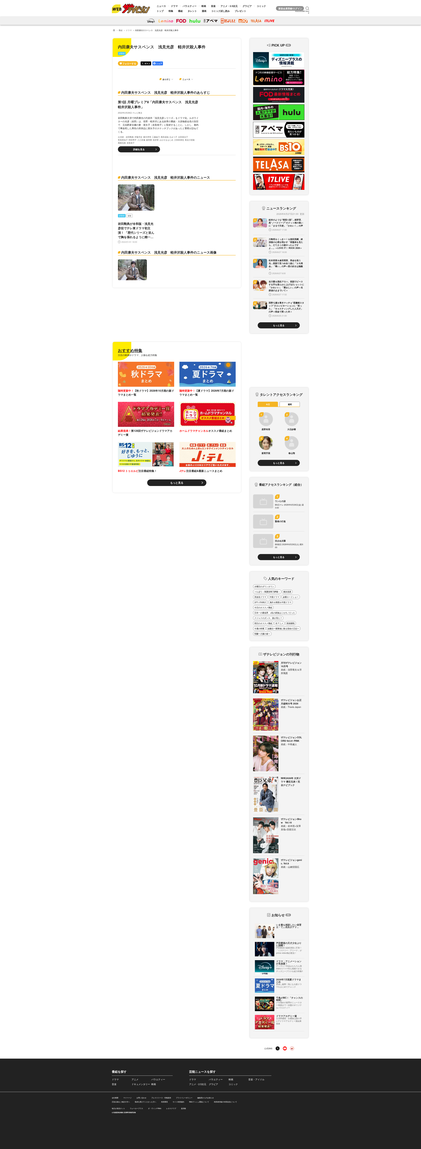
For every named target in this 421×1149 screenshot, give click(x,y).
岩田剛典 (130, 136)
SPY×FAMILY (260, 602)
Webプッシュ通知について (199, 1102)
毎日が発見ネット (118, 1108)
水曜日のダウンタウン (264, 586)
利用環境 (164, 1102)
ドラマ (174, 6)
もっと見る (176, 483)
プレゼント (240, 11)
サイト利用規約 (178, 1102)
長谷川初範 (190, 139)
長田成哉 (165, 136)
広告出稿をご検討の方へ (121, 1102)
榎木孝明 (147, 136)
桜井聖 (156, 139)
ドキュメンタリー (141, 1084)
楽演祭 (183, 1108)
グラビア (247, 6)
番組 (180, 11)
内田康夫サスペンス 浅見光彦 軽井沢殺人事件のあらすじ (165, 92)
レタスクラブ (171, 1108)
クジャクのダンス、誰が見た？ (268, 618)
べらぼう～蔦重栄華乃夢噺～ (267, 592)
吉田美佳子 (183, 136)
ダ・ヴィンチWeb (154, 1108)
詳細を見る (139, 149)
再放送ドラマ (260, 597)
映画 (203, 6)
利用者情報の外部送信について (225, 1102)
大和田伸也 (179, 139)
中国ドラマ (274, 597)
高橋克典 (122, 142)
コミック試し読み (220, 11)
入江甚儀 (141, 139)
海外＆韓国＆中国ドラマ (280, 602)
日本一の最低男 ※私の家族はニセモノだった (274, 613)
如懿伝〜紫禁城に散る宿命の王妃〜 (283, 628)
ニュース (161, 6)
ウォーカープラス (136, 1108)
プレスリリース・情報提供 (161, 1098)
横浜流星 (287, 592)
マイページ (127, 1098)
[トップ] (114, 30)
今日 (268, 404)
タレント (192, 11)
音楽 (213, 6)
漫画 (204, 11)
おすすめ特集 (130, 350)
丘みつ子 (173, 136)
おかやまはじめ (166, 139)
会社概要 (115, 1098)
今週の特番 (259, 628)
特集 (171, 11)
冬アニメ (279, 623)
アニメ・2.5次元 (229, 6)
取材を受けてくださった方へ (145, 1102)
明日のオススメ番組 (263, 623)
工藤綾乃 (156, 136)
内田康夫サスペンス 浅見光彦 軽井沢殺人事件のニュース (165, 177)
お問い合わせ (141, 1098)
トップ (160, 11)
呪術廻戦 (291, 623)
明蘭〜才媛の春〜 (262, 634)
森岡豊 (149, 139)
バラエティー (190, 6)
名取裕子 (131, 142)
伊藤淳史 (138, 136)
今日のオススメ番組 (263, 607)
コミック (261, 6)
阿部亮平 (132, 139)
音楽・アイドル (256, 1079)
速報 (129, 215)
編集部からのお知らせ (205, 1098)
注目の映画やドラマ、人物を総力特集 (137, 355)
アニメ (135, 1079)
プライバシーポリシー (184, 1098)
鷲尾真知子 (123, 139)
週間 (290, 404)
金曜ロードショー (290, 597)
